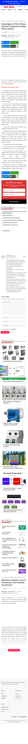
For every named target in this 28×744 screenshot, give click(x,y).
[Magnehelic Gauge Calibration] (22, 559)
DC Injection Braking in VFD (10, 222)
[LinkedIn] (24, 717)
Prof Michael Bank (10, 256)
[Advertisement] (14, 244)
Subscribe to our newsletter (9, 329)
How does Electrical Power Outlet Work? (13, 220)
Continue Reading (14, 650)
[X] (20, 717)
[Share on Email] (1, 375)
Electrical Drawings (8, 215)
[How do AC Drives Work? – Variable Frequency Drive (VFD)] (14, 480)
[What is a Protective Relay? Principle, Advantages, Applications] (14, 501)
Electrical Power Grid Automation (11, 217)
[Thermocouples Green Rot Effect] (22, 527)
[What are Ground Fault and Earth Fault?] (14, 373)
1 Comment (18, 35)
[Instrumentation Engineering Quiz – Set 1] (22, 571)
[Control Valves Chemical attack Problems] (22, 565)
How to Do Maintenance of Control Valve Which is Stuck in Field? (9, 540)
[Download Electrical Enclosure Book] (14, 353)
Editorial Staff (4, 35)
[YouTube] (22, 717)
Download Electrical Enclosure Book (12, 361)
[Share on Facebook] (1, 366)
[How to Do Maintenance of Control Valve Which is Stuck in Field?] (22, 540)
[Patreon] (26, 717)
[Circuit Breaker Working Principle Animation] (14, 436)
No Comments (19, 591)
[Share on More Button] (17, 46)
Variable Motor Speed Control (10, 225)
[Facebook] (18, 717)
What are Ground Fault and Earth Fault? (13, 381)
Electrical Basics (11, 35)
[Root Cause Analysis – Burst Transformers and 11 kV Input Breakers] (14, 458)
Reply (24, 256)
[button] (2, 6)
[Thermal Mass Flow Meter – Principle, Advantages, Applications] (22, 553)
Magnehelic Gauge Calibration (9, 557)
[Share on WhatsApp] (1, 369)
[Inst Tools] (9, 6)
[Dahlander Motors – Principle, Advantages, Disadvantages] (14, 415)
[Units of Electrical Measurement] (22, 533)
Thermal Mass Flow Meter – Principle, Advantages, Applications (9, 553)
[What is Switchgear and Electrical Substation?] (14, 393)
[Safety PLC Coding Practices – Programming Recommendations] (22, 546)
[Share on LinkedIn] (1, 372)
